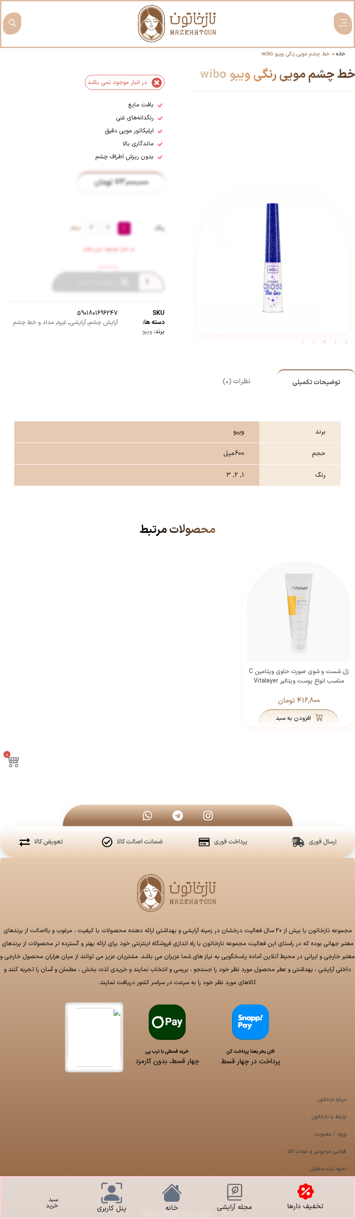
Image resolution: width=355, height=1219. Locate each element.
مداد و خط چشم (33, 322)
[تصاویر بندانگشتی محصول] (273, 200)
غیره (62, 322)
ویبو (147, 331)
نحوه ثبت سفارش (328, 1169)
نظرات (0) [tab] (236, 382)
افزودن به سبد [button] (293, 718)
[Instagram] (208, 815)
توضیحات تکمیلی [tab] (316, 383)
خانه (340, 54)
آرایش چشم (103, 322)
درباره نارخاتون (331, 1100)
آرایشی (78, 322)
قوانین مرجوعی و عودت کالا (316, 1151)
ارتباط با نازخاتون (329, 1117)
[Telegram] (177, 815)
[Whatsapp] (147, 815)
